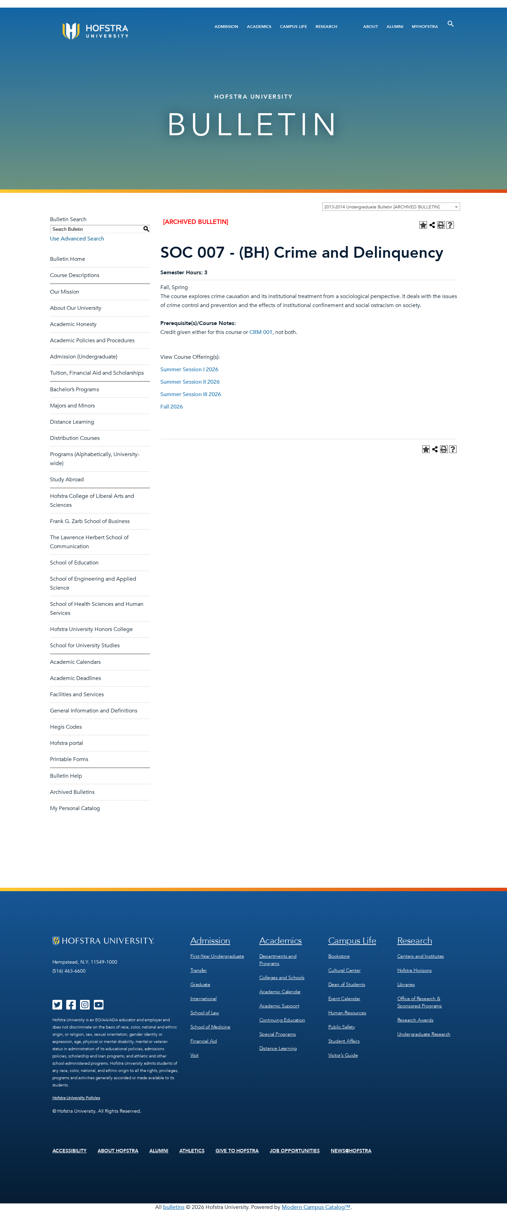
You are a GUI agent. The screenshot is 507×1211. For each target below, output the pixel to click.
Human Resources (347, 1013)
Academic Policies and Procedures (92, 340)
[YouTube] (98, 1007)
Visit (194, 1055)
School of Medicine (210, 1027)
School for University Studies (85, 645)
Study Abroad (67, 479)
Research (326, 26)
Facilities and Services (77, 694)
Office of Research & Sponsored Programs (419, 1002)
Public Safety (341, 1027)
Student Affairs (344, 1041)
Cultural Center (344, 970)
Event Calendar (344, 998)
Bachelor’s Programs (74, 389)
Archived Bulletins (72, 792)
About (370, 26)
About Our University (75, 308)
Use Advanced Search (77, 239)
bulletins (174, 1207)
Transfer (198, 970)
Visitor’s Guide (343, 1055)
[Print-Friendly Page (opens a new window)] (441, 225)
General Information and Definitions (93, 711)
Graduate (200, 984)
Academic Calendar (280, 991)
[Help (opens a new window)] (450, 225)
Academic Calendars (75, 662)
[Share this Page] (432, 225)
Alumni (395, 26)
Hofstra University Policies (76, 1098)
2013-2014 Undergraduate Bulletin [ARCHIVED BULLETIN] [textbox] (381, 207)
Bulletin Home (67, 259)
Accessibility (69, 1151)
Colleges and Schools (282, 977)
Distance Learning (72, 422)
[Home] (121, 31)
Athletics (192, 1151)
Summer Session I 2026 (189, 369)
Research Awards (415, 1020)
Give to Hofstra (237, 1151)
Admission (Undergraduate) (83, 357)
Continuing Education (282, 1020)
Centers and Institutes (420, 956)
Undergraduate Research (424, 1034)
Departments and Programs (278, 960)
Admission (226, 26)
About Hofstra (118, 1151)
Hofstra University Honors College (91, 629)
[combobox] (391, 207)
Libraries (406, 984)
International (203, 998)
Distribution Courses (75, 438)
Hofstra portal (66, 743)
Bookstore (339, 956)
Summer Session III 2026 (190, 394)
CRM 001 (260, 332)
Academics (259, 26)
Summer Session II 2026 (190, 382)
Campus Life (293, 26)
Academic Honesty (73, 324)
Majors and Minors (72, 406)
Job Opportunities (295, 1151)
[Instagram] (85, 1007)
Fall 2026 (171, 407)
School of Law (204, 1013)
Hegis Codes (66, 727)
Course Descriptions (74, 275)
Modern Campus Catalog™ (316, 1207)
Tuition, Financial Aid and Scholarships (97, 373)
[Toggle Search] (451, 24)
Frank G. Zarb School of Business (90, 521)
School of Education (74, 563)
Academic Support (279, 1006)
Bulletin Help (66, 776)
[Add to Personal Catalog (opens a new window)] (423, 225)
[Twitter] (57, 1007)
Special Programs (277, 1034)
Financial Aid (203, 1041)
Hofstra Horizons (414, 970)
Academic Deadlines (75, 678)
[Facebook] (71, 1007)
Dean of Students (346, 984)
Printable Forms (69, 759)
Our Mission (64, 292)
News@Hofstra (351, 1151)
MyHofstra (425, 26)
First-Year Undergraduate (217, 956)
